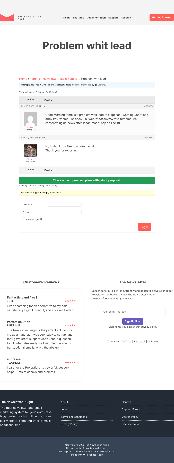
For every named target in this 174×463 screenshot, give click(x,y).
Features (78, 17)
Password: (27, 212)
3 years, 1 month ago (81, 84)
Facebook (139, 341)
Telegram (113, 341)
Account (126, 17)
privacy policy (149, 326)
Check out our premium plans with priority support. (87, 180)
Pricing (66, 17)
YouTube (126, 341)
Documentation (96, 17)
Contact (126, 402)
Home (23, 78)
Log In (145, 227)
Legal (64, 409)
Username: (28, 204)
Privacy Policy (69, 424)
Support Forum (131, 409)
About (64, 402)
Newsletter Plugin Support (61, 78)
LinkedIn (153, 341)
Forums (35, 78)
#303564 (148, 106)
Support (113, 17)
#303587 (148, 138)
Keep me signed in (34, 219)
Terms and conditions (74, 416)
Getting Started (161, 17)
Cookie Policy (130, 416)
